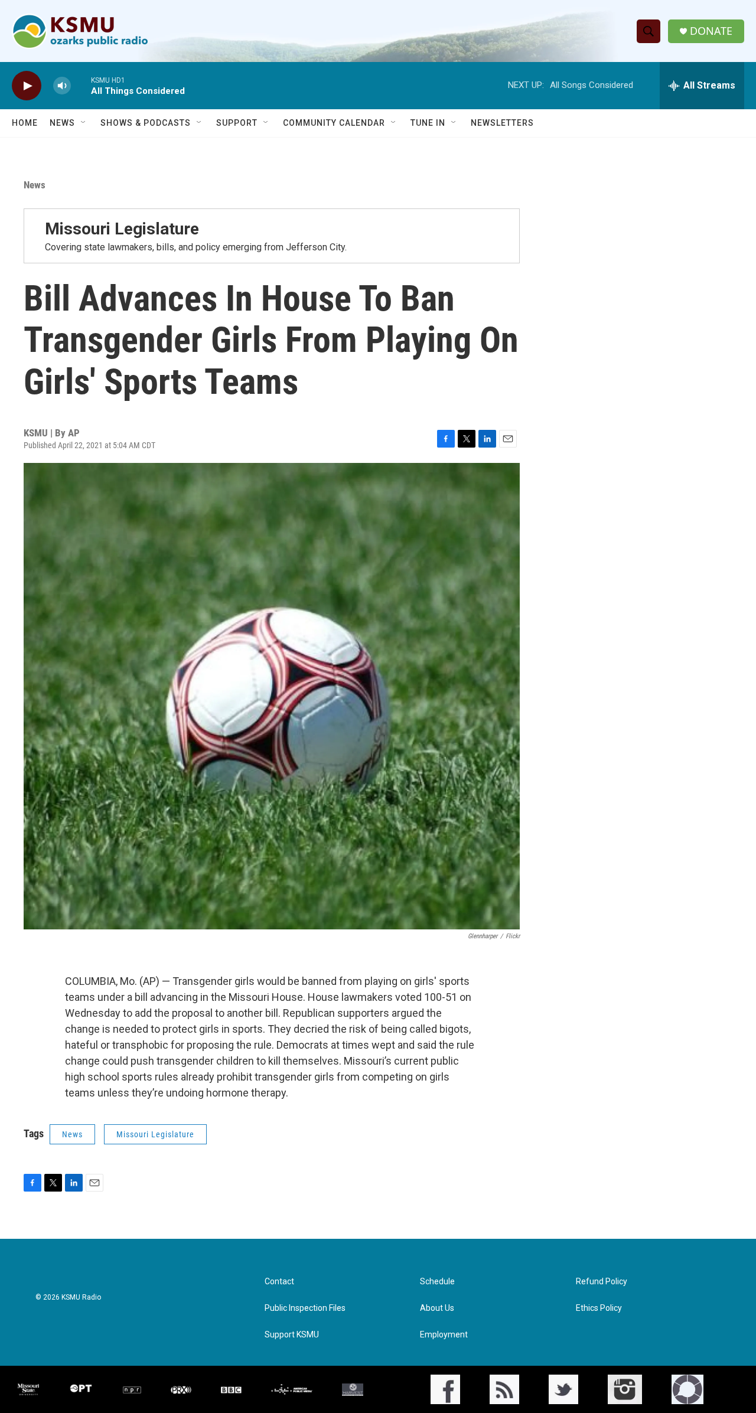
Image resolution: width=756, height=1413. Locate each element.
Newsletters (502, 123)
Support (237, 123)
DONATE (711, 31)
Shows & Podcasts (145, 123)
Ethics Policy (599, 1308)
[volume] (62, 86)
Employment (444, 1334)
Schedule (437, 1281)
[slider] (81, 85)
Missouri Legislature (122, 229)
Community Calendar (334, 123)
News (62, 123)
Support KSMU (292, 1334)
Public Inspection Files (305, 1308)
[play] (26, 86)
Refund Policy (601, 1281)
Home (25, 123)
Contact (279, 1281)
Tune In (427, 123)
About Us (437, 1308)
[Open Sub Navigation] (84, 123)
